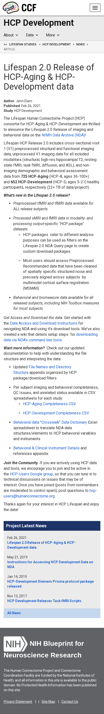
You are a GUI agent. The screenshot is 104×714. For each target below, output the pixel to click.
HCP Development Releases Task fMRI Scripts (44, 601)
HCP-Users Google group (31, 474)
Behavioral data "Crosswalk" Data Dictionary (50, 422)
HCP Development (39, 23)
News (80, 44)
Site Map (48, 702)
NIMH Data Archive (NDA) (63, 135)
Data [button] (31, 35)
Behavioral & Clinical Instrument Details (46, 448)
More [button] (51, 35)
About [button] (9, 35)
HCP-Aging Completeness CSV (49, 404)
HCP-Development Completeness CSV (56, 413)
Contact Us (69, 702)
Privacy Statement (18, 702)
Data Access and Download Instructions (43, 323)
